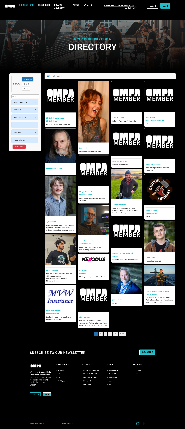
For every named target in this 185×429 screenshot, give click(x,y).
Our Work (138, 370)
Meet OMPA (113, 370)
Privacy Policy (67, 423)
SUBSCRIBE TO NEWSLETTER (119, 5)
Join (110, 381)
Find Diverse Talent (90, 377)
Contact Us (113, 374)
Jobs (59, 374)
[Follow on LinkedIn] (144, 423)
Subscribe (147, 352)
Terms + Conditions (37, 423)
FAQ (110, 384)
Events (60, 377)
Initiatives (138, 374)
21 (115, 334)
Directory (61, 370)
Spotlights (61, 381)
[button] (25, 102)
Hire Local (87, 381)
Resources (87, 384)
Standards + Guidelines (91, 374)
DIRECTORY (131, 7)
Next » (122, 334)
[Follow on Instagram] (137, 423)
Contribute (113, 377)
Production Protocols (91, 370)
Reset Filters (19, 147)
